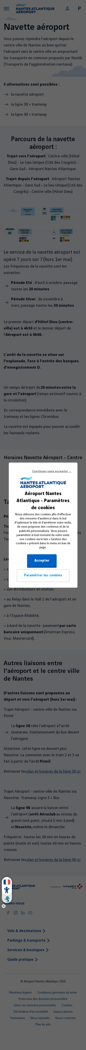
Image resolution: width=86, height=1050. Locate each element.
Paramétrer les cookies (43, 575)
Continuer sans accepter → (52, 471)
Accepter (41, 560)
